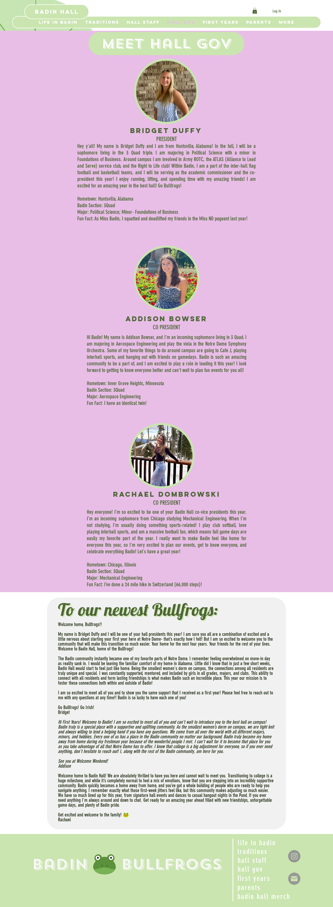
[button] (254, 11)
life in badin (257, 842)
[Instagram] (294, 856)
